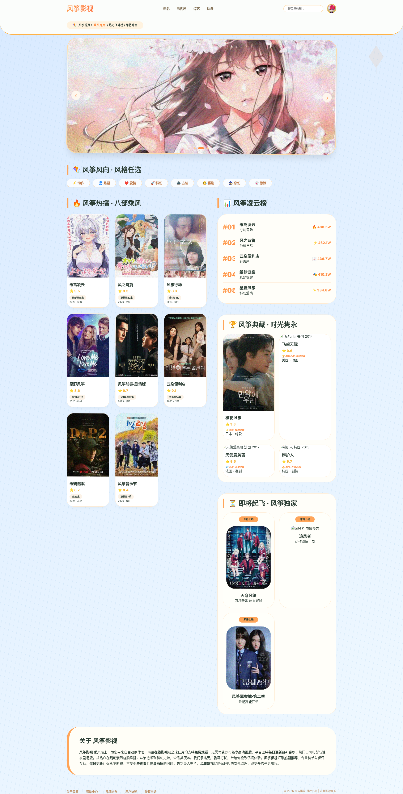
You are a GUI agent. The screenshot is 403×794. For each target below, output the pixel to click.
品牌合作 (112, 791)
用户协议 (131, 791)
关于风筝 (73, 791)
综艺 (196, 9)
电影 (166, 9)
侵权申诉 (151, 791)
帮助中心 (92, 791)
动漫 (210, 9)
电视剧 (182, 9)
